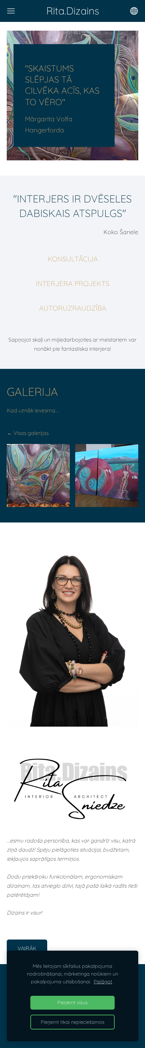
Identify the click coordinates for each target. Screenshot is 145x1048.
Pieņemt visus (72, 1002)
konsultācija (73, 259)
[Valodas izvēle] (134, 11)
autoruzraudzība (72, 308)
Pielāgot (103, 982)
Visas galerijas (31, 433)
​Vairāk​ (27, 948)
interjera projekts (72, 283)
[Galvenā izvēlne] (11, 11)
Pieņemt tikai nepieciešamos (73, 1022)
